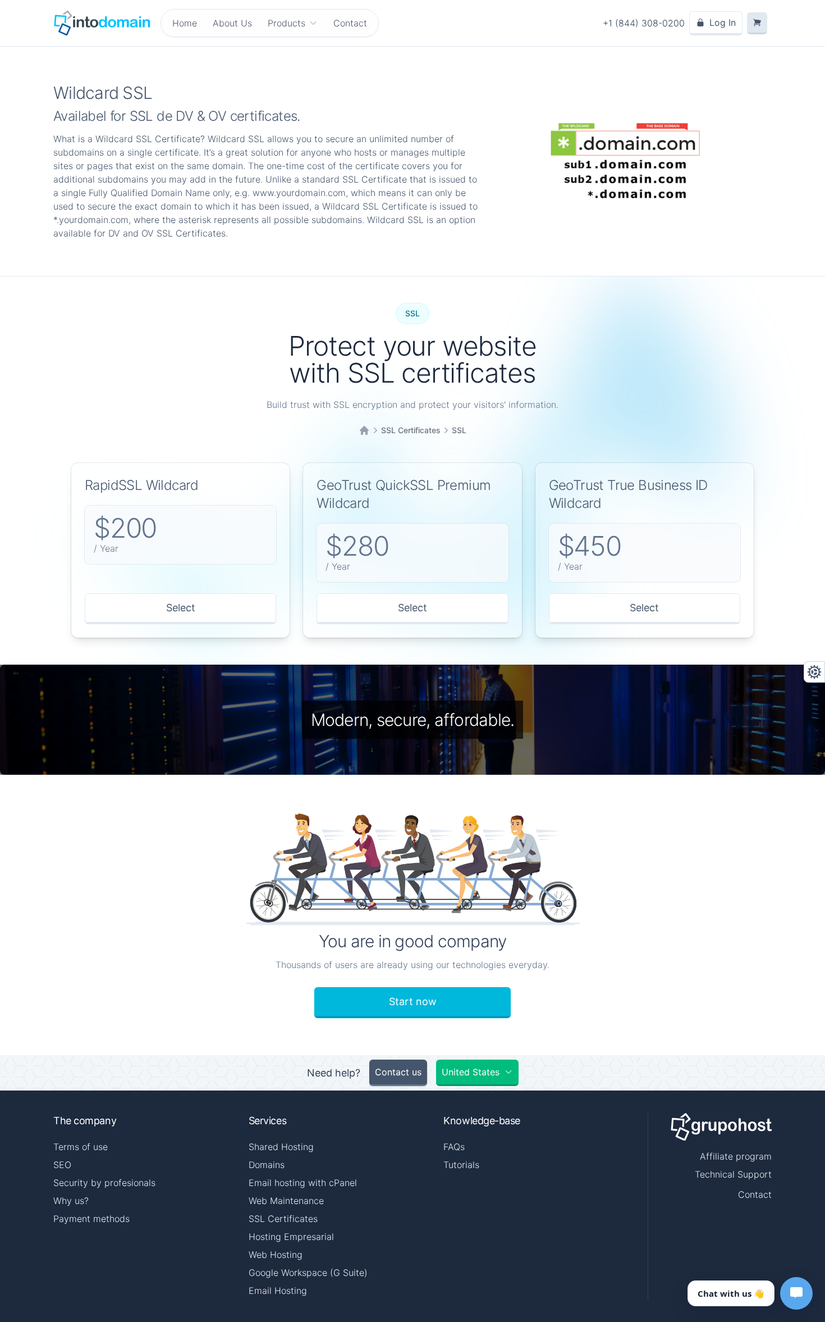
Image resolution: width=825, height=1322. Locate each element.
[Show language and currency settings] (814, 672)
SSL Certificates (411, 430)
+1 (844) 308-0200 (644, 23)
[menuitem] (292, 23)
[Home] (364, 430)
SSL (459, 430)
